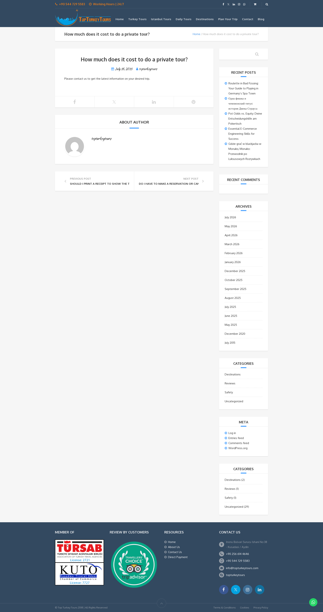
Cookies (244, 607)
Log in (232, 433)
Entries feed (236, 438)
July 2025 (230, 307)
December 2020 (235, 333)
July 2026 (230, 217)
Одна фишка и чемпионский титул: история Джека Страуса (242, 103)
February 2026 (234, 253)
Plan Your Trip (228, 19)
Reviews (230, 383)
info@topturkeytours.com (242, 568)
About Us (174, 547)
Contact (247, 19)
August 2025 (233, 298)
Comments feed (238, 443)
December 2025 (235, 271)
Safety (229, 392)
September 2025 (235, 289)
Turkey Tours (137, 19)
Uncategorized (234, 401)
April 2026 (231, 235)
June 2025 (231, 316)
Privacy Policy (260, 607)
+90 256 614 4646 (237, 554)
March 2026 (232, 244)
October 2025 (233, 280)
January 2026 (233, 262)
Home (120, 19)
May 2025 (231, 325)
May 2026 (231, 226)
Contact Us (175, 552)
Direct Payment (178, 557)
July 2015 (230, 342)
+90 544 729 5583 (238, 561)
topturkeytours (235, 575)
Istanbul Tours (161, 19)
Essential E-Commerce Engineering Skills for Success (242, 133)
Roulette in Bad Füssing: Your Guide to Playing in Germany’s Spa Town (243, 88)
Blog (261, 19)
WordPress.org (237, 448)
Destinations (205, 19)
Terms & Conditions (224, 607)
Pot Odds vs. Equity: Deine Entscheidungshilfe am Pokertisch (245, 118)
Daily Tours (183, 19)
